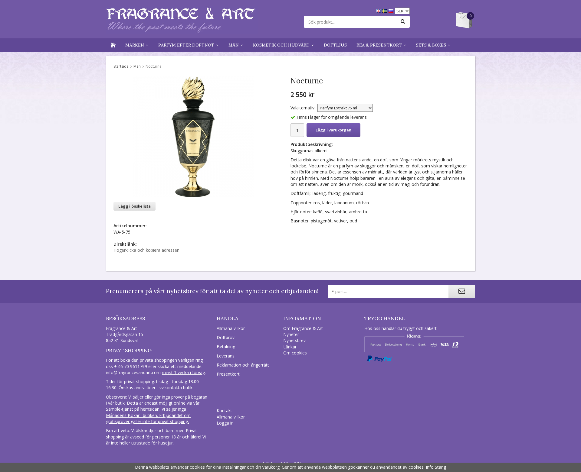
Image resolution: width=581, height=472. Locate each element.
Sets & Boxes (431, 45)
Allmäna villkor (231, 328)
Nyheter (291, 334)
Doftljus (335, 45)
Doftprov (226, 337)
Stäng (440, 467)
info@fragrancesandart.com (133, 372)
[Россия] (392, 10)
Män (233, 45)
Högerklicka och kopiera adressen (146, 250)
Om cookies (295, 353)
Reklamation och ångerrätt (243, 365)
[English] (379, 10)
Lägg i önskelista (134, 206)
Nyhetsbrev (294, 340)
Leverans (226, 356)
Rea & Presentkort (379, 45)
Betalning (226, 346)
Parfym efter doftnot (186, 45)
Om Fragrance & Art (303, 328)
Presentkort (228, 374)
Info (430, 467)
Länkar (290, 347)
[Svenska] (385, 10)
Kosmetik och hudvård (281, 45)
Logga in (225, 423)
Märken (134, 45)
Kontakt (224, 410)
